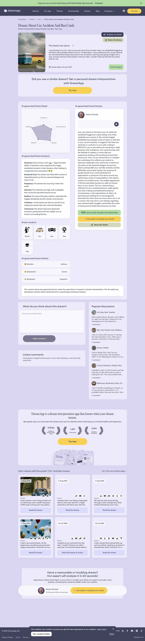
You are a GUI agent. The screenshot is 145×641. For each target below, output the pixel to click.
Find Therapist (116, 67)
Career (31, 19)
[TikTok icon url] (141, 630)
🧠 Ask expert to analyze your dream (99, 219)
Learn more (101, 629)
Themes (59, 11)
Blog (97, 11)
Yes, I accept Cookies (41, 634)
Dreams (87, 11)
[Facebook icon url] (127, 630)
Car (39, 19)
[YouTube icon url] (132, 630)
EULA (18, 637)
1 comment (96, 324)
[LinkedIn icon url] (123, 630)
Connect (99, 3)
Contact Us (138, 637)
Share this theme (115, 40)
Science (36, 11)
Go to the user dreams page (113, 471)
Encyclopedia (73, 11)
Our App (47, 11)
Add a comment (39, 339)
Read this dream (35, 510)
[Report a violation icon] (73, 46)
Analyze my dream (114, 34)
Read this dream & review (72, 553)
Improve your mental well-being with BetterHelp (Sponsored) (65, 3)
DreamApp (22, 19)
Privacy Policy (7, 637)
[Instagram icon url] (136, 630)
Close (111, 634)
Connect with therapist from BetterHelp (101, 213)
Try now (134, 11)
